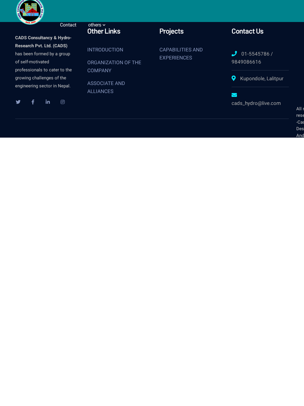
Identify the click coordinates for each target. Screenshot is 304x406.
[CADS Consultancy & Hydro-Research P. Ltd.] (30, 9)
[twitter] (18, 102)
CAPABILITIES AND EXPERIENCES (181, 54)
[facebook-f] (33, 102)
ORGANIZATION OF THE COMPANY (114, 66)
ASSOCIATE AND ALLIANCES (106, 87)
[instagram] (63, 102)
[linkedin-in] (48, 102)
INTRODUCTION (105, 50)
